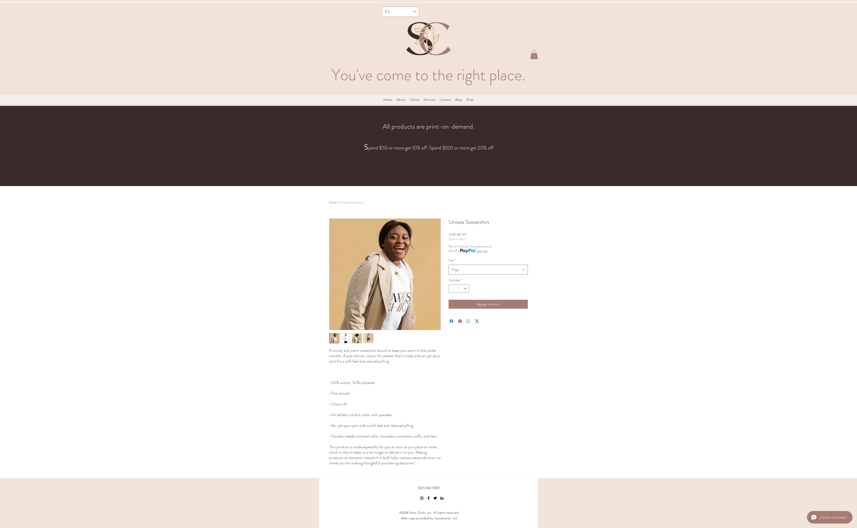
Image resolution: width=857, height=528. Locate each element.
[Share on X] (477, 321)
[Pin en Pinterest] (460, 321)
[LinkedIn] (442, 498)
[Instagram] (422, 498)
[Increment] (465, 288)
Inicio (333, 202)
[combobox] (488, 269)
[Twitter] (435, 498)
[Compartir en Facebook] (451, 321)
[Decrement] (452, 288)
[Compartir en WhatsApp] (468, 321)
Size (452, 260)
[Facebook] (428, 498)
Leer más (482, 251)
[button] (534, 54)
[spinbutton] (459, 288)
